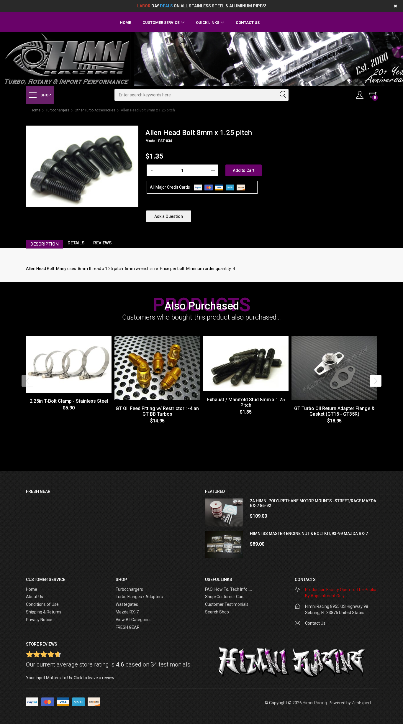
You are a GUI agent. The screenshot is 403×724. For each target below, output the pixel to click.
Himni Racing (315, 702)
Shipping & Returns (43, 612)
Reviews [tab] (102, 243)
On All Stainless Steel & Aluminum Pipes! (201, 6)
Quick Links (207, 22)
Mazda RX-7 (127, 612)
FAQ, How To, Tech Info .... (228, 589)
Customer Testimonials (226, 604)
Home (125, 22)
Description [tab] (44, 244)
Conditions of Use (42, 604)
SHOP (45, 95)
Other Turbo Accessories (95, 110)
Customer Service (160, 22)
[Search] (282, 95)
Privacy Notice (39, 619)
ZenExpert (361, 702)
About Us (34, 596)
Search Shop (217, 612)
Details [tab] (76, 243)
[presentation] (27, 381)
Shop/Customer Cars (225, 596)
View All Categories (134, 619)
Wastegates (127, 604)
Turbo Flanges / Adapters (139, 596)
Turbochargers (57, 110)
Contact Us (248, 22)
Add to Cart (243, 170)
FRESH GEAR (128, 627)
